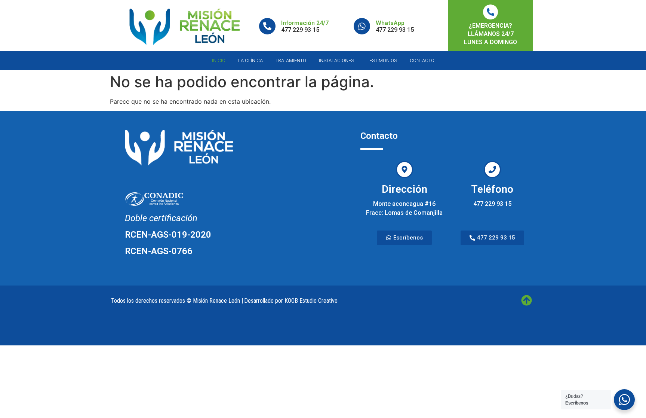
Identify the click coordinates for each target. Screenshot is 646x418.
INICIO (218, 60)
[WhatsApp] (362, 26)
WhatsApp (390, 23)
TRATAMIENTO (291, 60)
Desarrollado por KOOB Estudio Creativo (291, 300)
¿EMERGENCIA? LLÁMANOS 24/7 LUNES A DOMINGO (490, 34)
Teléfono (492, 189)
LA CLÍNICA (250, 60)
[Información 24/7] (267, 26)
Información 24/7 (305, 23)
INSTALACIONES (336, 60)
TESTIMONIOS (382, 60)
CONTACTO (422, 60)
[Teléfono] (492, 169)
